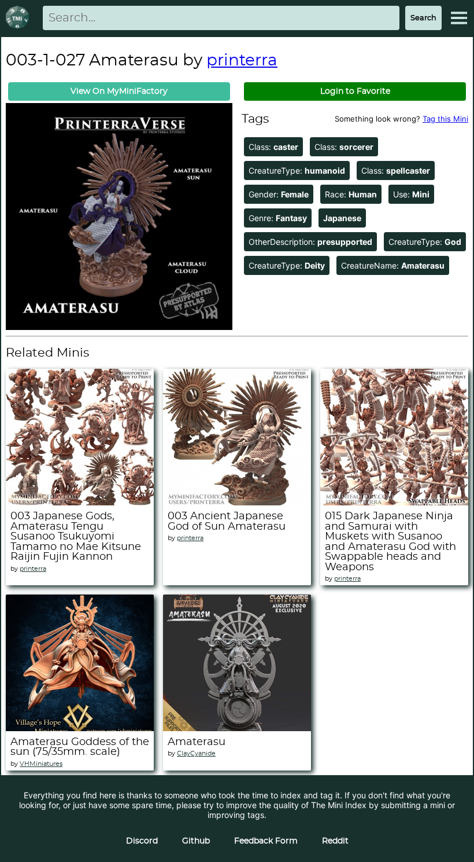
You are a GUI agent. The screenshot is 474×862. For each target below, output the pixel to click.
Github (196, 841)
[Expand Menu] (459, 18)
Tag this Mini (445, 118)
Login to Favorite (355, 91)
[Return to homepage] (20, 18)
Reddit (335, 841)
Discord (142, 841)
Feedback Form (266, 841)
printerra (241, 61)
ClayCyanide (196, 753)
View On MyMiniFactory (119, 91)
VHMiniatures (41, 764)
